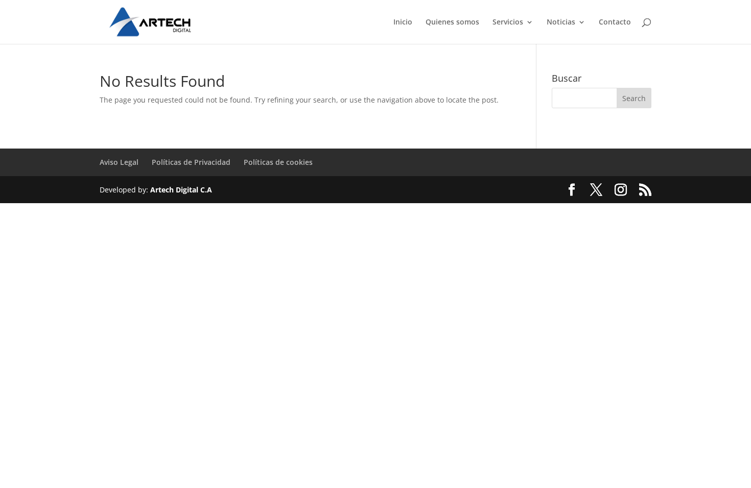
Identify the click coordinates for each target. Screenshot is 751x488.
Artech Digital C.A (181, 189)
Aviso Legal (119, 162)
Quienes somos (452, 22)
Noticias (561, 22)
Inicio (402, 22)
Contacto (615, 22)
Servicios (507, 22)
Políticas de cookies (278, 162)
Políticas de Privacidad (191, 162)
